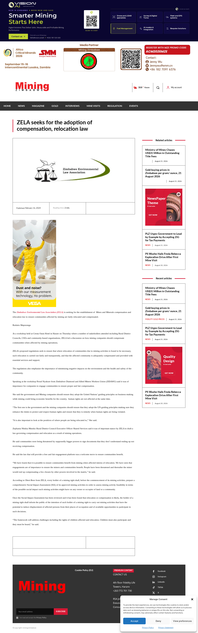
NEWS (182, 130)
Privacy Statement (165, 627)
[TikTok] (153, 587)
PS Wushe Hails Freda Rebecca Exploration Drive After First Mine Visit (163, 257)
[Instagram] (153, 577)
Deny (158, 621)
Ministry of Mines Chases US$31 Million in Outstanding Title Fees (162, 153)
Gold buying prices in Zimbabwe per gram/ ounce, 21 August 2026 (163, 173)
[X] (106, 208)
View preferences (182, 621)
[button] (192, 599)
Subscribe (61, 611)
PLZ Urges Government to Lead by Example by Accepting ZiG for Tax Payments (163, 237)
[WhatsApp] (112, 208)
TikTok (160, 587)
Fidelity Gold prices (155, 181)
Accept (134, 621)
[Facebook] (99, 208)
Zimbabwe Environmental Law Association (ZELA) (40, 312)
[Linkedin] (92, 208)
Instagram (162, 577)
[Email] (119, 208)
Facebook (162, 571)
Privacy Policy (148, 627)
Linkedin (161, 582)
